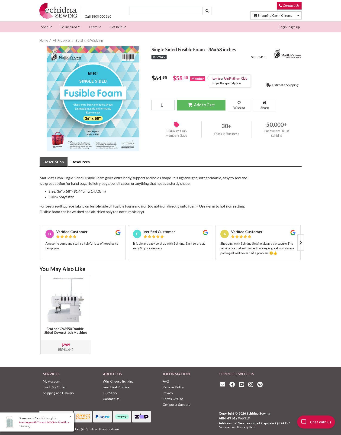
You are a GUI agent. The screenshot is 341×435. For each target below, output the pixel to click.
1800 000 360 (98, 16)
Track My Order (54, 387)
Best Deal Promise (116, 387)
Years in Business (226, 134)
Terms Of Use (173, 399)
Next (300, 242)
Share (265, 107)
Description (53, 161)
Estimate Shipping (285, 85)
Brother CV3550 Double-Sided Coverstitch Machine (65, 330)
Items (275, 15)
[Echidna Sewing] (58, 10)
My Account (52, 381)
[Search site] (207, 11)
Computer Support (176, 404)
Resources (81, 161)
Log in (216, 78)
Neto (252, 427)
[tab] (53, 162)
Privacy (168, 393)
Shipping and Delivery (58, 393)
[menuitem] (46, 26)
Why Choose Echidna (118, 381)
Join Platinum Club (235, 78)
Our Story (110, 393)
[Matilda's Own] (288, 52)
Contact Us (290, 5)
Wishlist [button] (239, 107)
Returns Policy (173, 387)
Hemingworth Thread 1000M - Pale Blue (44, 422)
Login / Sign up (289, 27)
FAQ (166, 381)
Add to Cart (204, 104)
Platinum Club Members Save (176, 133)
